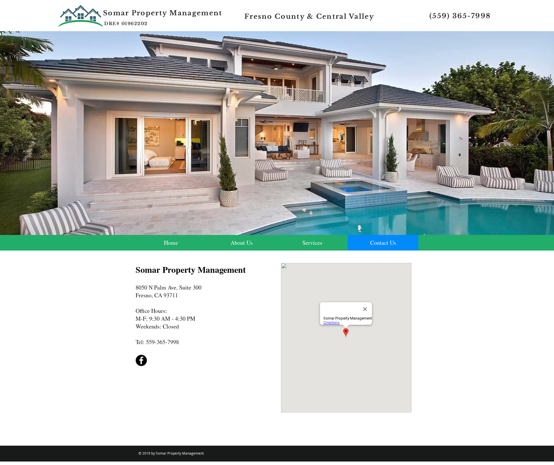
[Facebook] (141, 360)
